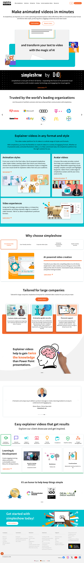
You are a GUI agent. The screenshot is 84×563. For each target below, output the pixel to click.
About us (4, 536)
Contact (57, 541)
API (29, 540)
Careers (4, 540)
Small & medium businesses (22, 538)
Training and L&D (45, 536)
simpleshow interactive (34, 546)
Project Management (46, 547)
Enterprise (18, 536)
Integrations (31, 541)
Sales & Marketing (46, 540)
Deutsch (43, 560)
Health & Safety (45, 546)
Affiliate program (6, 543)
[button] (41, 124)
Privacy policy (71, 535)
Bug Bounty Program (59, 544)
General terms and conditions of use (72, 533)
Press (4, 544)
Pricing (30, 543)
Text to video (32, 538)
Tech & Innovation (46, 543)
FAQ (56, 540)
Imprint (69, 537)
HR (42, 541)
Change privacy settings (73, 539)
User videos (18, 541)
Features (31, 536)
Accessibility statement (73, 540)
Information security (33, 547)
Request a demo (59, 543)
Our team (5, 538)
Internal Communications (47, 538)
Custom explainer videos (34, 544)
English (37, 560)
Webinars (57, 538)
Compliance (44, 544)
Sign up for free (78, 3)
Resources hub (58, 536)
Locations (5, 541)
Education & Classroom (21, 540)
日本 (49, 560)
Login (71, 3)
